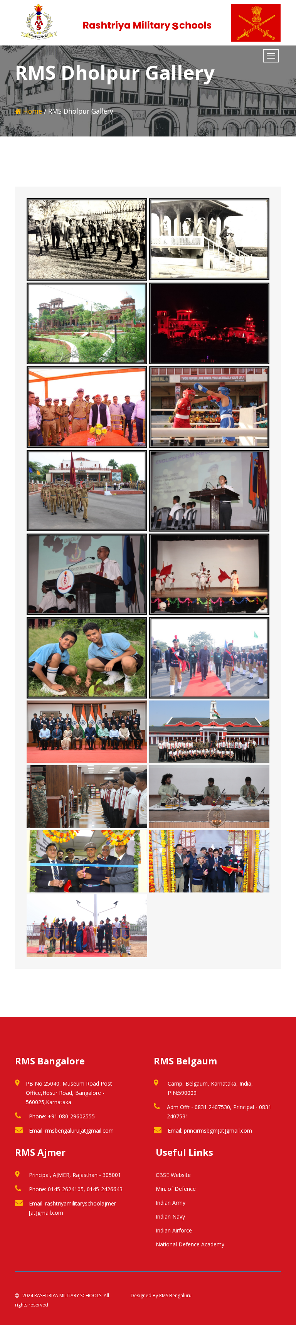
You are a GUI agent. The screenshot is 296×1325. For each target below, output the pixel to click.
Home (31, 111)
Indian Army (170, 1202)
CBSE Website (173, 1175)
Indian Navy (170, 1216)
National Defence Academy (190, 1244)
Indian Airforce (174, 1230)
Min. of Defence (176, 1188)
